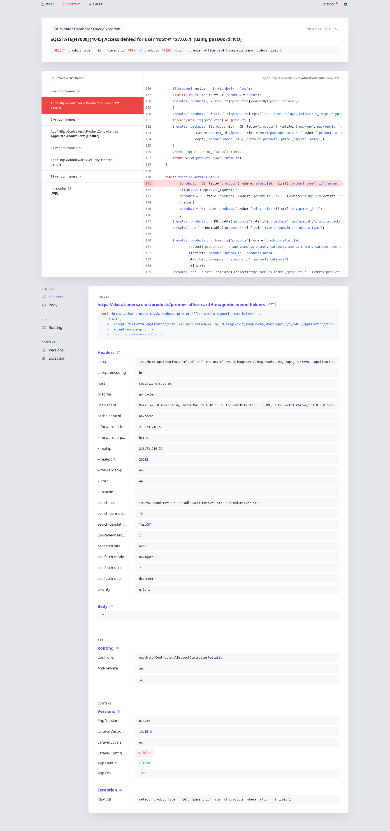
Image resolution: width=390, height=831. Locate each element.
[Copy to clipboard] (334, 50)
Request (48, 289)
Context (48, 342)
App (44, 320)
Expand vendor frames (70, 78)
